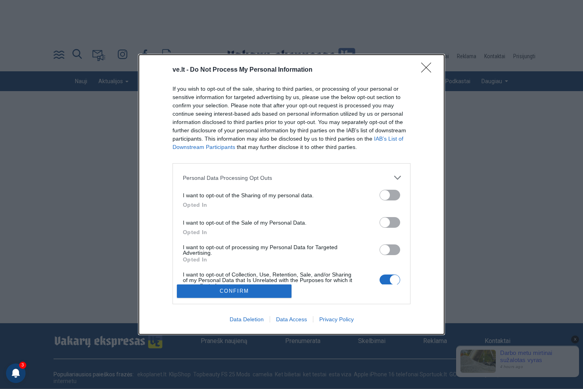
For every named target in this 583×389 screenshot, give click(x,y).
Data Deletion (247, 319)
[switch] (390, 195)
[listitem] (291, 178)
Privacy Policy (336, 319)
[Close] (428, 70)
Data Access (291, 319)
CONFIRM (234, 291)
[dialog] (291, 194)
